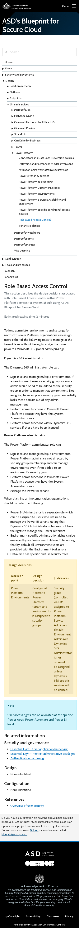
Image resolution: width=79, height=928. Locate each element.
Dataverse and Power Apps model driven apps (46, 164)
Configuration (13, 258)
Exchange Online (24, 116)
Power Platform (24, 153)
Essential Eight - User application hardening (38, 749)
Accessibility (33, 916)
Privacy (69, 916)
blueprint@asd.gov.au (14, 834)
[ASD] (16, 6)
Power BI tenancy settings (34, 176)
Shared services (19, 104)
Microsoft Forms (24, 238)
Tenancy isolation (29, 225)
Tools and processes (17, 265)
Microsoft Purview (24, 128)
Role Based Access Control (35, 219)
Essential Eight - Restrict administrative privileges (42, 754)
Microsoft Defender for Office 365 (34, 122)
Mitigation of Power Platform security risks (43, 170)
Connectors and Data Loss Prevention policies (46, 158)
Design (10, 80)
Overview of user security (27, 806)
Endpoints (16, 98)
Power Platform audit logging (36, 181)
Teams (18, 146)
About (8, 68)
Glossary (10, 271)
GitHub (34, 830)
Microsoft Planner (24, 244)
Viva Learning (22, 250)
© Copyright (13, 916)
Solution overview (20, 86)
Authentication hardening (27, 758)
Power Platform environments (37, 193)
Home (8, 62)
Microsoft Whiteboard (27, 232)
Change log (11, 276)
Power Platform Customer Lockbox (39, 187)
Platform (15, 92)
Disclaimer (53, 916)
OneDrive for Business (27, 140)
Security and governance (19, 74)
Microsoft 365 (22, 109)
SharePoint (20, 134)
